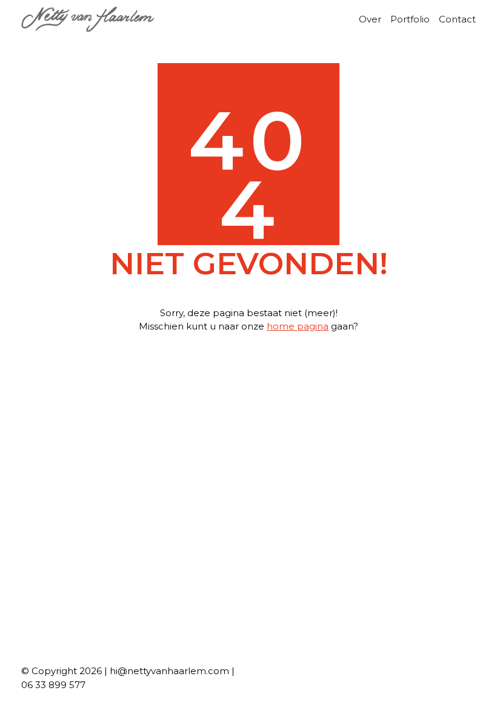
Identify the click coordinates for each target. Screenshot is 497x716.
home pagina (298, 326)
